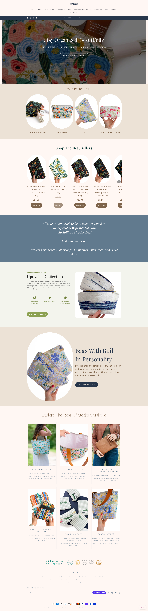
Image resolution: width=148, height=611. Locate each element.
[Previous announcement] (56, 18)
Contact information (92, 606)
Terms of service (72, 606)
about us (44, 576)
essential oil (79, 576)
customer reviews (53, 579)
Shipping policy (81, 606)
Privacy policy (62, 606)
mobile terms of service (71, 582)
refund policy (64, 579)
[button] (42, 9)
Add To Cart (36, 205)
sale (73, 576)
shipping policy (73, 579)
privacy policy (83, 579)
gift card (86, 576)
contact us (52, 576)
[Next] (119, 181)
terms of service (94, 579)
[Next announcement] (92, 18)
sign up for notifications (98, 576)
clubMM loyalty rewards (63, 576)
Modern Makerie (35, 607)
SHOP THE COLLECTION (37, 314)
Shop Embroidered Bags (86, 385)
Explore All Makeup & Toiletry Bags (74, 56)
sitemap (81, 582)
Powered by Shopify (44, 607)
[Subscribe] (56, 593)
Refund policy (54, 606)
